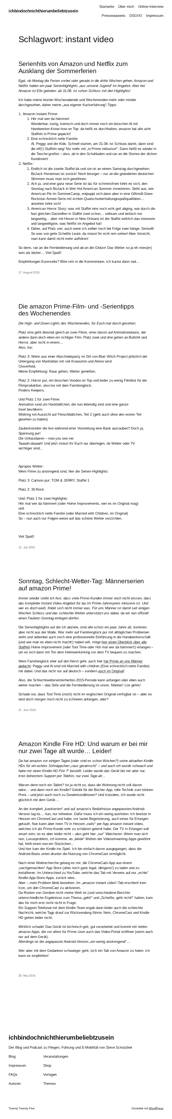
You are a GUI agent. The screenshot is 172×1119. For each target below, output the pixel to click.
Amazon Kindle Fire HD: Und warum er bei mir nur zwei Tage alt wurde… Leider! (83, 747)
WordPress (156, 1108)
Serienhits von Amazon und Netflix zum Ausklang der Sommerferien (73, 67)
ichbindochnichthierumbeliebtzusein (43, 11)
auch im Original (110, 671)
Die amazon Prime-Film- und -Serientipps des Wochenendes (76, 310)
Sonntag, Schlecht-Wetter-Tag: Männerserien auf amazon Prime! (81, 585)
